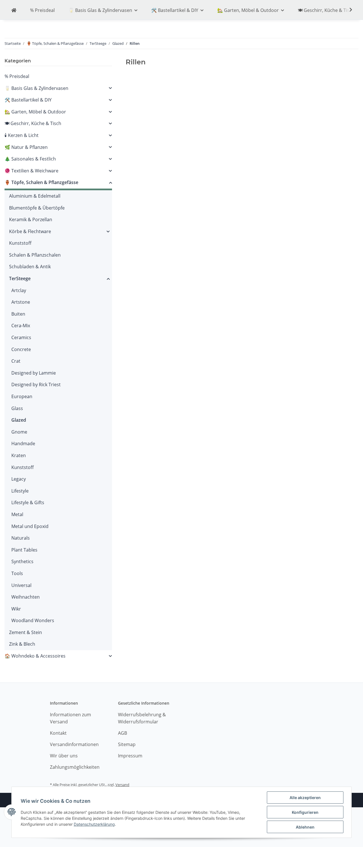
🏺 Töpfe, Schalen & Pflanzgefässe (41, 182)
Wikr (16, 609)
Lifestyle (20, 491)
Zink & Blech (22, 644)
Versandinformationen (74, 744)
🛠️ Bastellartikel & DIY (28, 100)
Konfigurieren (305, 812)
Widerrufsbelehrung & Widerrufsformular (142, 718)
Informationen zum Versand (70, 718)
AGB (122, 733)
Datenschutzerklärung (94, 824)
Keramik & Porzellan (30, 219)
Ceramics (21, 337)
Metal (17, 514)
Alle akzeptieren (305, 797)
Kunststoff (20, 243)
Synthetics (22, 561)
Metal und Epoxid (29, 526)
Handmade (23, 443)
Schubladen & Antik (30, 266)
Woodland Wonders (32, 620)
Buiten (18, 314)
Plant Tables (24, 550)
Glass (17, 408)
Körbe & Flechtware (30, 231)
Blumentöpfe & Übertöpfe (37, 208)
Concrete (21, 349)
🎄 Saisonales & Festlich (30, 159)
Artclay (18, 290)
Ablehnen (305, 827)
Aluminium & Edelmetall (34, 196)
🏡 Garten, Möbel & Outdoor (35, 112)
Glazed (18, 420)
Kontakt (58, 733)
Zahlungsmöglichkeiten (75, 767)
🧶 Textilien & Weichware (31, 171)
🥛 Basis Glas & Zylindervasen (36, 88)
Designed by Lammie (33, 373)
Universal (21, 585)
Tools (17, 573)
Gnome (19, 432)
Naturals (20, 538)
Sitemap (127, 744)
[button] (58, 88)
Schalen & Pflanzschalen (35, 255)
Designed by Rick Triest (36, 384)
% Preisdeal (17, 76)
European (21, 396)
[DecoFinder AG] (14, 10)
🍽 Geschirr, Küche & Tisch (33, 123)
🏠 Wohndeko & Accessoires (35, 656)
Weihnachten (25, 597)
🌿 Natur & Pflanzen (26, 147)
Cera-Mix (20, 325)
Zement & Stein (25, 632)
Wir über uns (64, 756)
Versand (122, 784)
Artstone (20, 302)
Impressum (130, 756)
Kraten (18, 455)
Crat (15, 361)
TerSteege (20, 278)
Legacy (18, 479)
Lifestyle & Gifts (27, 502)
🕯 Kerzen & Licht (22, 135)
